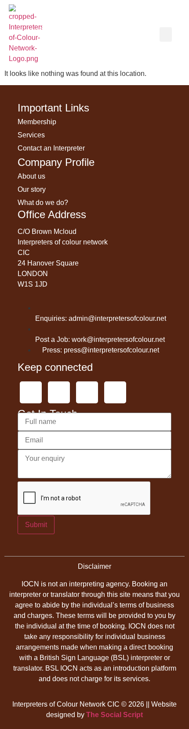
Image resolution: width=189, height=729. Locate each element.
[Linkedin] (115, 392)
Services (31, 135)
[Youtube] (59, 392)
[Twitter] (31, 392)
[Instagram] (87, 392)
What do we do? (43, 202)
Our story (32, 189)
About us (31, 176)
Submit (36, 524)
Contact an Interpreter (51, 148)
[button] (166, 34)
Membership (37, 122)
